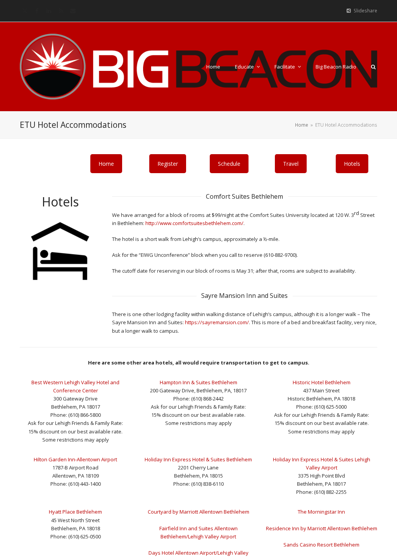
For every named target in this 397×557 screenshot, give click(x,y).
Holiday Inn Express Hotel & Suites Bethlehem (198, 459)
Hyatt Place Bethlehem (75, 511)
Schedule (229, 163)
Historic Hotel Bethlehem (321, 382)
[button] (373, 66)
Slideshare (365, 10)
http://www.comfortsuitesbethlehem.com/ (194, 223)
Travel (291, 163)
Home (106, 163)
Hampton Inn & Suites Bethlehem (198, 382)
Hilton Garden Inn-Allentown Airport (75, 459)
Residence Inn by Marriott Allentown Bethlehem (321, 528)
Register (167, 163)
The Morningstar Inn (321, 511)
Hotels (352, 163)
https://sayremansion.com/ (217, 322)
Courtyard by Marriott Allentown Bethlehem (198, 511)
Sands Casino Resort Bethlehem (321, 544)
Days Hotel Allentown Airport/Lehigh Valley (198, 552)
